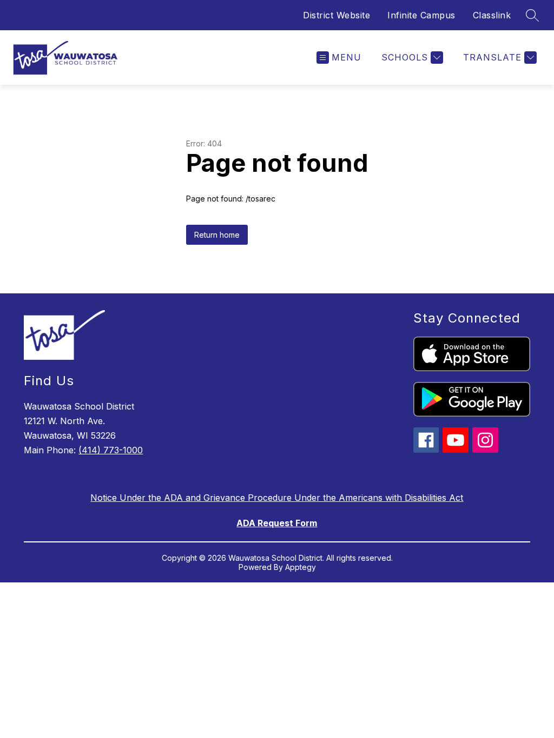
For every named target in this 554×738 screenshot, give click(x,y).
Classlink (492, 15)
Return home (217, 234)
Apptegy (300, 567)
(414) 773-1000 (110, 450)
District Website (336, 15)
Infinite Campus (421, 15)
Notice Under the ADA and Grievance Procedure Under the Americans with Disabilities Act (276, 497)
